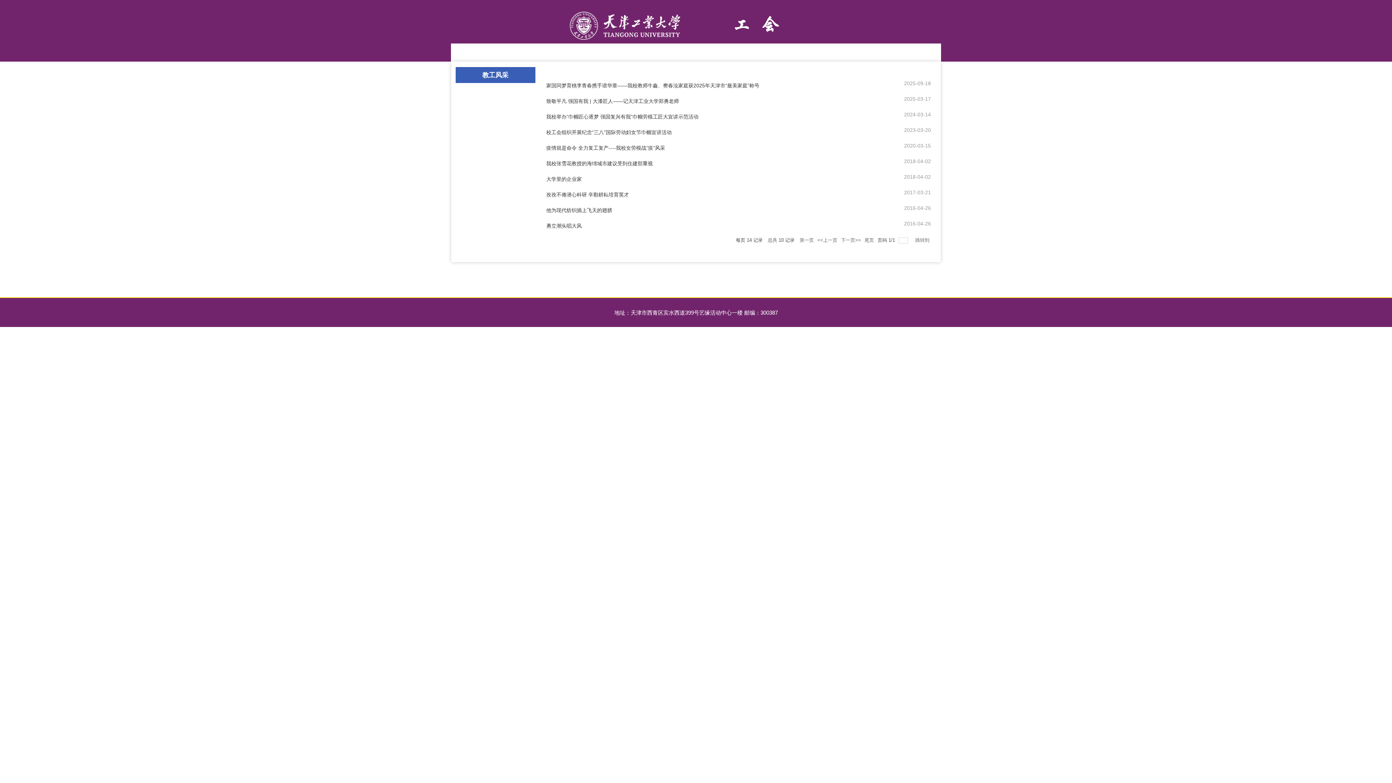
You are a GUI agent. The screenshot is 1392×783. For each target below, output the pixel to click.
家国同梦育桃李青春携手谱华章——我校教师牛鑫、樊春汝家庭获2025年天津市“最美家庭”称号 (652, 85)
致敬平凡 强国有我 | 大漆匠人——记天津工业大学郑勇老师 (612, 101)
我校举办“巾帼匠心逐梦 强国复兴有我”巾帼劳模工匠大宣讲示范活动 (622, 117)
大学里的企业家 (564, 179)
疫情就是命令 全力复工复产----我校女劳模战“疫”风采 (605, 148)
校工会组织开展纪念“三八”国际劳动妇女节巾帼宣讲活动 (609, 132)
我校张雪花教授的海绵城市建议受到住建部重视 (599, 163)
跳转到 (923, 240)
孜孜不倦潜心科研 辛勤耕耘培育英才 (587, 195)
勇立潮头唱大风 (564, 226)
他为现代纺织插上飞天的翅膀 (579, 210)
